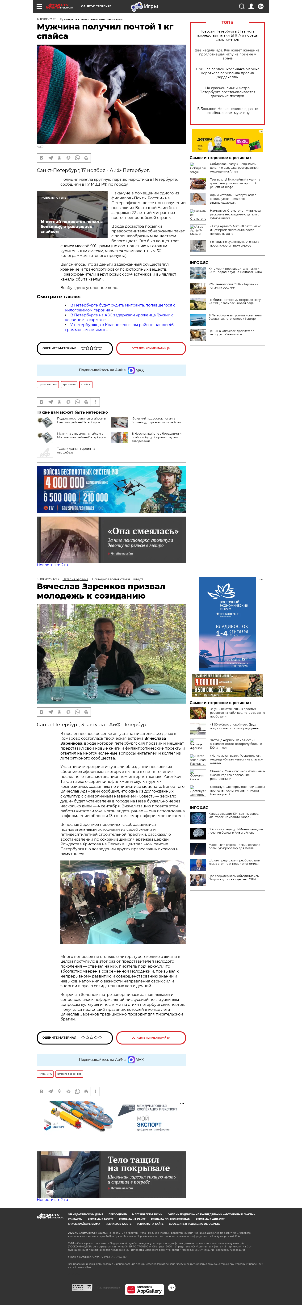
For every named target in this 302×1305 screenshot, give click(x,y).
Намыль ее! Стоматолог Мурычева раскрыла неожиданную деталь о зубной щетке (235, 214)
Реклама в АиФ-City (210, 1219)
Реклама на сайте (132, 1219)
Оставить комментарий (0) (151, 348)
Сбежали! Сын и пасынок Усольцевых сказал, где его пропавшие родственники (237, 774)
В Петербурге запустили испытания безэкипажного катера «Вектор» (235, 317)
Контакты (75, 1219)
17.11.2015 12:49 (46, 19)
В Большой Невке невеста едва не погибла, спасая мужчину (227, 111)
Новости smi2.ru (52, 565)
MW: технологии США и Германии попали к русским (233, 286)
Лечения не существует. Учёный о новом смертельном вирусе (234, 243)
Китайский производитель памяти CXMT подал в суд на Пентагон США (235, 270)
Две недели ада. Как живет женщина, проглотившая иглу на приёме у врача (227, 54)
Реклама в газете (100, 1219)
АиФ (40, 146)
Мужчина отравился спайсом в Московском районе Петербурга (81, 435)
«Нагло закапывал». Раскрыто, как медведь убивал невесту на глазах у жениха (236, 759)
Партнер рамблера (108, 1287)
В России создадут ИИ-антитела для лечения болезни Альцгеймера (236, 831)
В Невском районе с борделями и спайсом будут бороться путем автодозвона (156, 437)
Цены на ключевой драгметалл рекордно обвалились (231, 332)
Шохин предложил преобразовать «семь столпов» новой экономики (234, 862)
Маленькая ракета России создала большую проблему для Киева (234, 846)
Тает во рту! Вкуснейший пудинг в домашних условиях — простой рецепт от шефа (235, 183)
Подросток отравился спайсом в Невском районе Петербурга (81, 420)
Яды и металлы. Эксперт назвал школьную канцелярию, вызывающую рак (233, 198)
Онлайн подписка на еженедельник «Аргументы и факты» (211, 1214)
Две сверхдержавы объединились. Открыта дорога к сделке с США (234, 877)
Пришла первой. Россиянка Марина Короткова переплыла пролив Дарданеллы (227, 73)
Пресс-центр (118, 1214)
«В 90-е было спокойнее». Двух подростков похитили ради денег (235, 726)
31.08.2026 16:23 (48, 579)
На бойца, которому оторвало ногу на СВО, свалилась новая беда (235, 301)
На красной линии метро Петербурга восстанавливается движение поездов (227, 92)
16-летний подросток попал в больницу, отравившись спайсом (156, 420)
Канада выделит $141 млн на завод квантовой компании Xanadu (234, 815)
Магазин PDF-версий (147, 1214)
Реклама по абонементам (170, 1219)
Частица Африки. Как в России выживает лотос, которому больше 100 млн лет (236, 743)
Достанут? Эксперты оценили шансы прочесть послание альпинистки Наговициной (237, 790)
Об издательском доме (85, 1214)
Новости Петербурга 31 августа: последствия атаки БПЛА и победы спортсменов (227, 35)
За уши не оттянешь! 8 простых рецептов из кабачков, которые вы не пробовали (237, 712)
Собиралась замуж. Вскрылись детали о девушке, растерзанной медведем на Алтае (234, 167)
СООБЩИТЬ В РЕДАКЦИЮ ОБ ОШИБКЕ (194, 1223)
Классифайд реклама (84, 1223)
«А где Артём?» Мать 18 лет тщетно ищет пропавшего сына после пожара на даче (235, 229)
